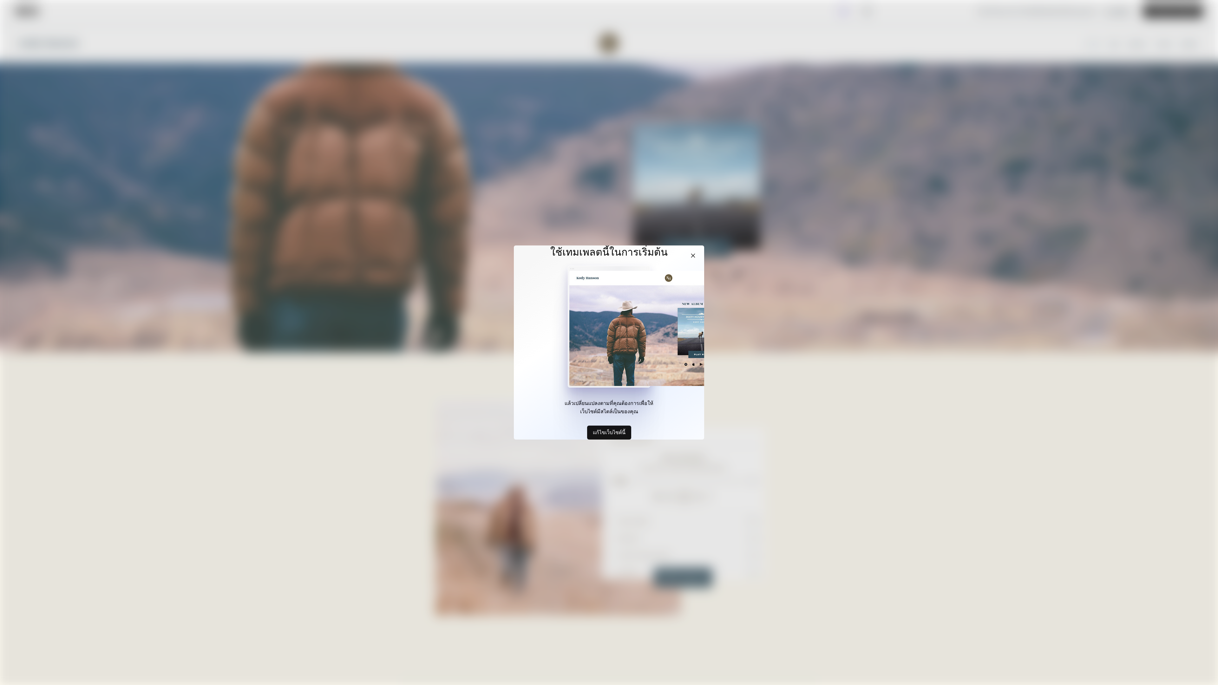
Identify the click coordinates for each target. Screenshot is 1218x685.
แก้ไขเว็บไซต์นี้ (609, 432)
